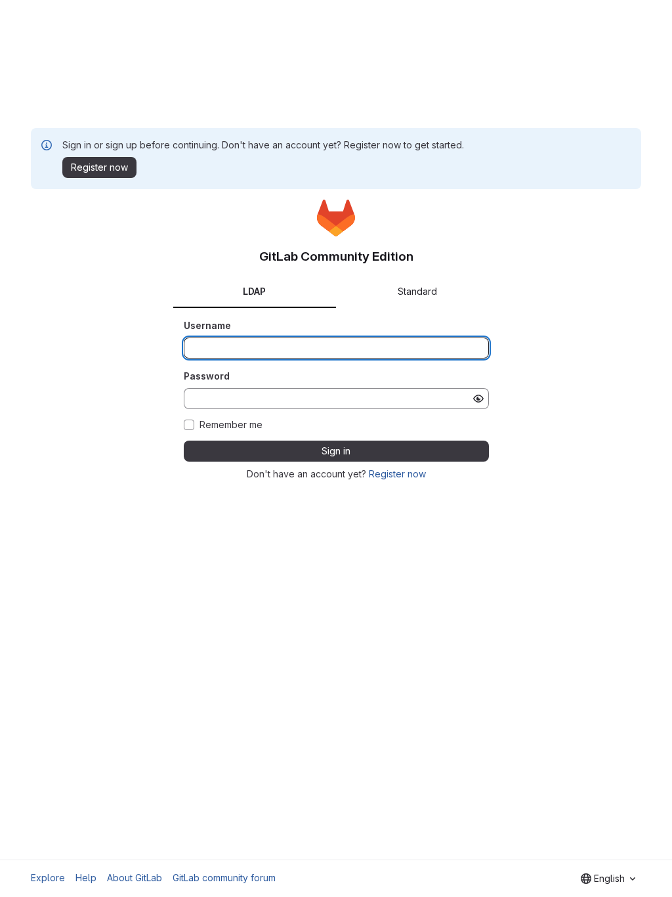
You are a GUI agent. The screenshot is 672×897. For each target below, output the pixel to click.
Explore (48, 877)
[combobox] (608, 878)
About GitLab (134, 877)
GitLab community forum (224, 877)
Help (85, 877)
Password (207, 376)
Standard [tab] (417, 291)
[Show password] (478, 398)
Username (207, 325)
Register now (397, 473)
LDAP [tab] (254, 291)
